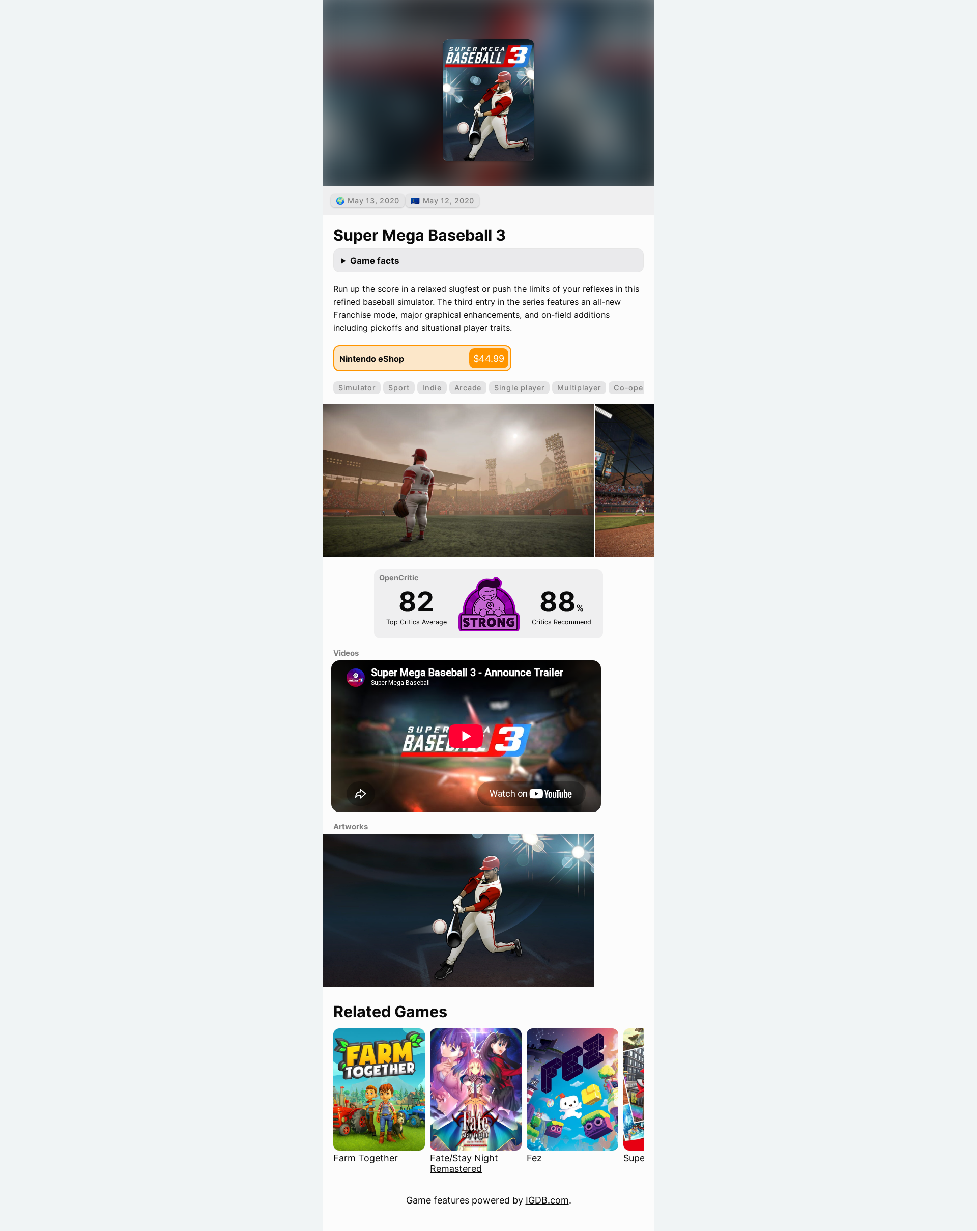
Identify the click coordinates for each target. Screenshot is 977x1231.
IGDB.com (547, 1200)
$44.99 (488, 358)
